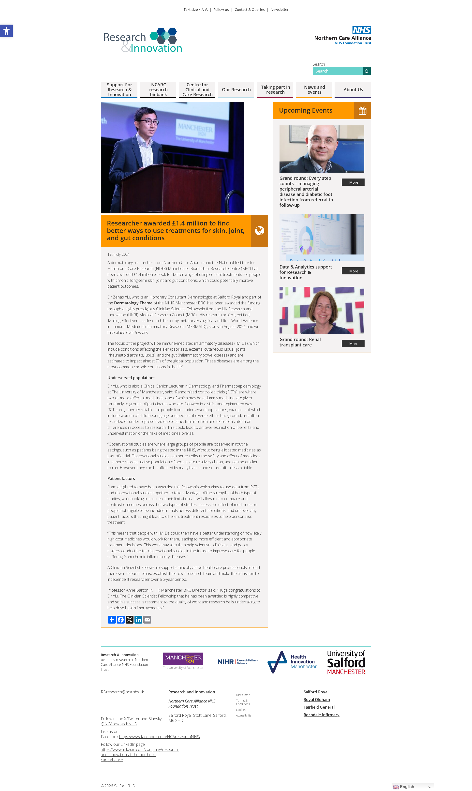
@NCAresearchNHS (119, 724)
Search (319, 64)
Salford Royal (316, 692)
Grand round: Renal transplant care (300, 342)
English (406, 787)
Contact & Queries (250, 9)
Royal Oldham (317, 699)
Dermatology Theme (133, 303)
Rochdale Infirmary (321, 714)
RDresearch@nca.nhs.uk (122, 692)
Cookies (241, 710)
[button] (6, 31)
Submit (367, 71)
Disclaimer (243, 695)
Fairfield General (319, 707)
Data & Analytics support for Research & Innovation (306, 272)
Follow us (221, 9)
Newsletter (280, 9)
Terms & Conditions (243, 702)
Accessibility (243, 715)
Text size (196, 9)
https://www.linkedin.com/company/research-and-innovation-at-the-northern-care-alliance (140, 754)
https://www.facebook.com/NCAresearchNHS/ (159, 736)
